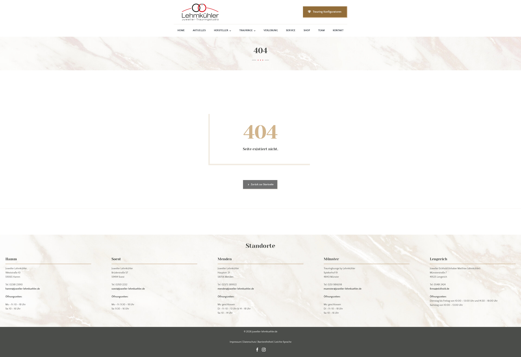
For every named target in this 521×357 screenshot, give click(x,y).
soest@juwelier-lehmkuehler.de (128, 288)
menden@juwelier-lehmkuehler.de (236, 288)
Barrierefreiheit (265, 342)
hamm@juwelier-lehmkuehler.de (22, 288)
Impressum (235, 342)
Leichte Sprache (283, 342)
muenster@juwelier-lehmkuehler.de (342, 288)
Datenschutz (249, 342)
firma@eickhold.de (439, 288)
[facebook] (257, 350)
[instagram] (264, 350)
